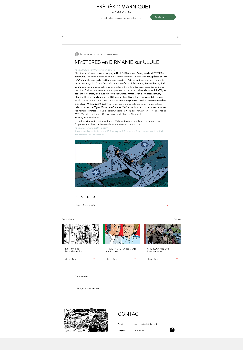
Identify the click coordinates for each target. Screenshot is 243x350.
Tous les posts (67, 37)
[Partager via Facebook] (76, 197)
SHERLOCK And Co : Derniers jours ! (158, 250)
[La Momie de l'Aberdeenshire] (80, 234)
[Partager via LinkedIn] (88, 197)
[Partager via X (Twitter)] (82, 197)
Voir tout (177, 219)
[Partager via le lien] (94, 197)
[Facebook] (172, 330)
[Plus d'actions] (166, 54)
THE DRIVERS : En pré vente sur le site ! (121, 250)
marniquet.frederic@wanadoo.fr (147, 324)
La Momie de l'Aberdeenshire (73, 250)
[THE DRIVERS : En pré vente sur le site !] (121, 234)
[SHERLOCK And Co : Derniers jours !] (162, 234)
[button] (178, 37)
